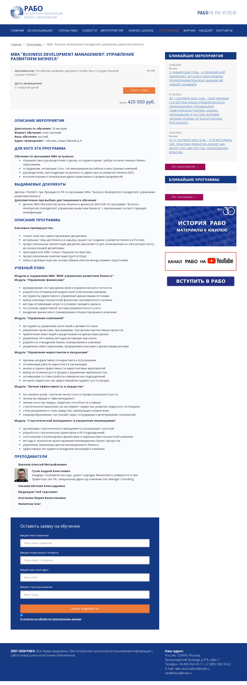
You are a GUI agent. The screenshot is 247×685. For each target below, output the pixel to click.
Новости (89, 30)
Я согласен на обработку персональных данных (50, 619)
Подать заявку (139, 90)
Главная (17, 30)
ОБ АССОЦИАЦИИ (39, 30)
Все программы (182, 197)
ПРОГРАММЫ (169, 30)
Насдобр (206, 30)
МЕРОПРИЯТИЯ (112, 30)
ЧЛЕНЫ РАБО (68, 30)
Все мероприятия (183, 166)
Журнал (189, 30)
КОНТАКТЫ (224, 30)
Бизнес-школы (141, 30)
